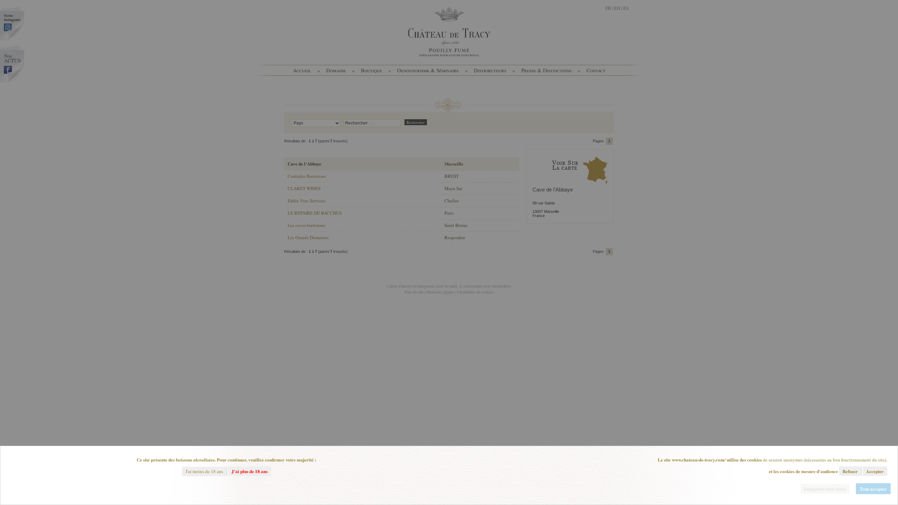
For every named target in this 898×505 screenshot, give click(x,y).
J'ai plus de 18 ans (250, 471)
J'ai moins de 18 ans (204, 471)
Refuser (850, 471)
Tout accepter (873, 488)
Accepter (875, 471)
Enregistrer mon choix (825, 489)
